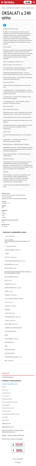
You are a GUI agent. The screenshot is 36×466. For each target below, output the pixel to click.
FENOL (6, 335)
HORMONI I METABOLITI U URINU (27, 7)
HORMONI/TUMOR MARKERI (13, 7)
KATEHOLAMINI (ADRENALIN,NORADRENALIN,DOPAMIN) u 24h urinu (17, 241)
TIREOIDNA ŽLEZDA (6, 393)
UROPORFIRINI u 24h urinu (12, 338)
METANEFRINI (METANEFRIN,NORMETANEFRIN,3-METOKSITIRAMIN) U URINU (18, 272)
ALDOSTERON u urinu (11, 268)
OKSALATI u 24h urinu (11, 295)
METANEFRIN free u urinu (12, 264)
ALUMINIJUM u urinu (10, 284)
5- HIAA (7, 253)
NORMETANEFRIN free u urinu (13, 287)
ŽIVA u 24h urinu (9, 360)
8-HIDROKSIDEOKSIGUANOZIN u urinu (15, 261)
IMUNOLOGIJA (5, 417)
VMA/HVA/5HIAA (9, 353)
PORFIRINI (7, 309)
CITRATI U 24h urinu (10, 320)
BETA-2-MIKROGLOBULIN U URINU (14, 298)
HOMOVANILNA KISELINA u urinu (13, 357)
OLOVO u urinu (9, 302)
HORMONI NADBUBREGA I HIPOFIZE (10, 402)
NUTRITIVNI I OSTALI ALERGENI (12, 439)
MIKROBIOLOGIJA (8, 427)
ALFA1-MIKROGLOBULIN (11, 277)
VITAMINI (4, 387)
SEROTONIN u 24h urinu (11, 324)
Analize (4, 7)
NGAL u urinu (8, 280)
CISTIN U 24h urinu (10, 313)
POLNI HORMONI (5, 396)
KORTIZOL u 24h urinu (11, 257)
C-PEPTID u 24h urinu (10, 306)
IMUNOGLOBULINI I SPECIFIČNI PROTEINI (10, 414)
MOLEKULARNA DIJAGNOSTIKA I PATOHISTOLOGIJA (13, 431)
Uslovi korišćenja (18, 459)
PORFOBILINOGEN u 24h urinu (13, 317)
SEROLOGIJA (6, 423)
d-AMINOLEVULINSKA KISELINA (13, 327)
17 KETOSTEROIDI (10, 236)
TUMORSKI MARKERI (6, 411)
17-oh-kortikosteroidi (10, 246)
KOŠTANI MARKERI (6, 405)
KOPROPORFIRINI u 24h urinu (12, 250)
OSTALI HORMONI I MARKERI (8, 408)
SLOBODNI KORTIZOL (10, 331)
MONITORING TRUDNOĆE (7, 399)
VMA (6, 346)
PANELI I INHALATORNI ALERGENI (13, 435)
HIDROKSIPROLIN (9, 342)
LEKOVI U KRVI (5, 390)
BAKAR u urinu (9, 291)
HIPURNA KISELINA (10, 349)
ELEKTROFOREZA (5, 420)
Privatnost (18, 462)
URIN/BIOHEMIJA (7, 377)
